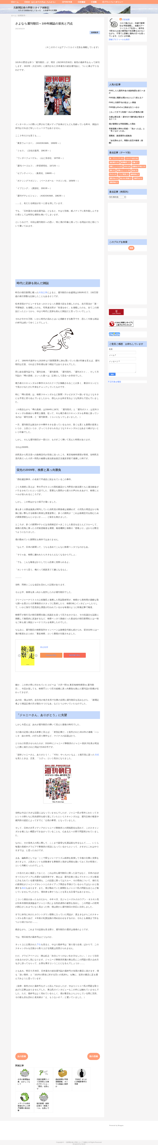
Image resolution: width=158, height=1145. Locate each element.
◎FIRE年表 (65, 2)
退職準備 (113, 182)
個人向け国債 (124, 178)
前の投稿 (93, 1056)
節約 (111, 170)
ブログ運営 (122, 174)
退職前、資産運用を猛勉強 (120, 136)
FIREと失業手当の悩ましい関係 (122, 102)
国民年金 (113, 178)
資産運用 (113, 162)
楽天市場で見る (74, 655)
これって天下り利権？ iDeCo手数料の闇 (126, 112)
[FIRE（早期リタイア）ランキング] (121, 325)
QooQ (83, 1144)
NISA (126, 166)
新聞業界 (94, 32)
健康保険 (134, 174)
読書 (134, 162)
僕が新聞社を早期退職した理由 (122, 124)
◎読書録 (79, 2)
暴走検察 (44, 647)
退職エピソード (122, 170)
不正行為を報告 (114, 382)
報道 (24, 888)
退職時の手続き (137, 166)
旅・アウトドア (115, 158)
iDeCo (112, 174)
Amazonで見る (51, 655)
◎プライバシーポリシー (111, 2)
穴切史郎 (126, 19)
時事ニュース (114, 166)
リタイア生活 (130, 158)
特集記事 (43, 292)
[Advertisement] (57, 249)
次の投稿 (21, 1056)
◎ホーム (15, 2)
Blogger (120, 1125)
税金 (133, 170)
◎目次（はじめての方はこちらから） (38, 2)
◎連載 (92, 2)
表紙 (97, 755)
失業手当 (137, 178)
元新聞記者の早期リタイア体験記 (30, 7)
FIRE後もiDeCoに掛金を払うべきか (124, 107)
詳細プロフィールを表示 (119, 39)
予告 (39, 944)
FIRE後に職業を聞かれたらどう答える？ (126, 98)
